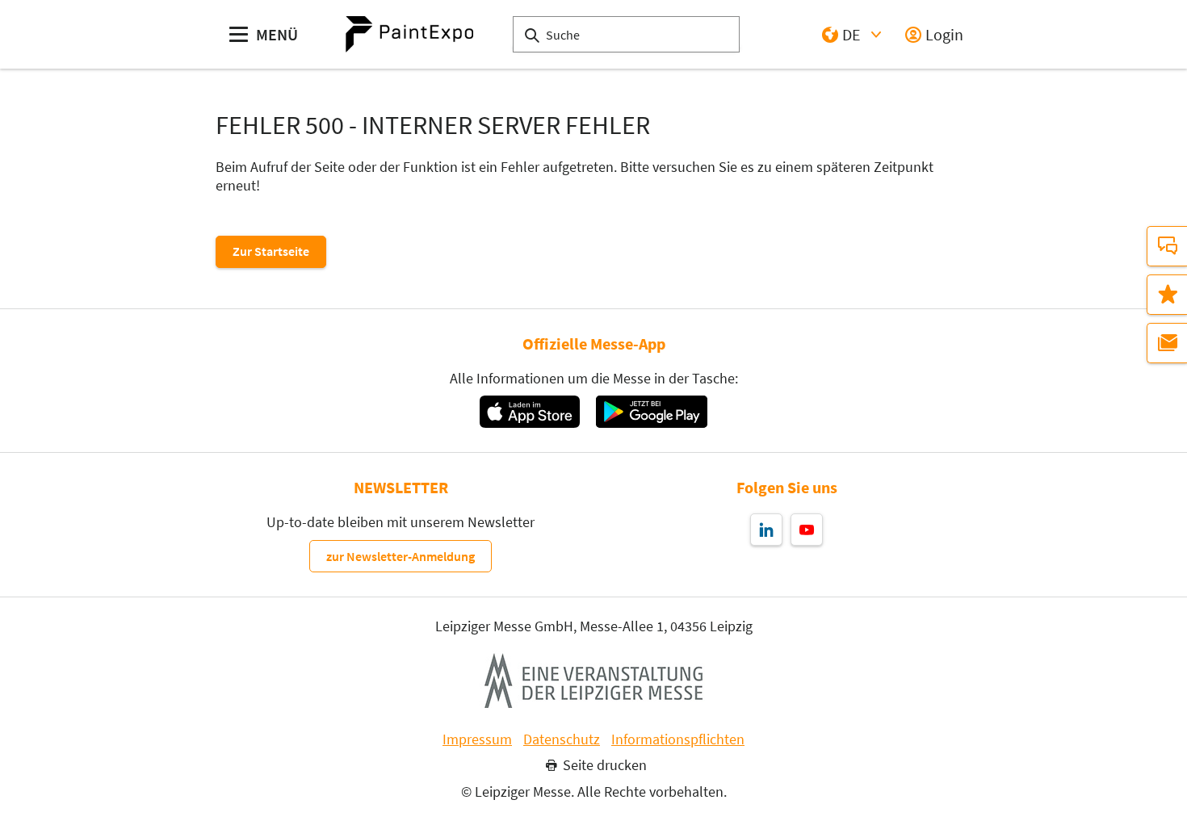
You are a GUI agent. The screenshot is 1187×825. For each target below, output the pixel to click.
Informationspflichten (677, 739)
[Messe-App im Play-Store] (651, 412)
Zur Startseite (271, 251)
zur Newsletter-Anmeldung (400, 556)
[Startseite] (409, 34)
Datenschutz (561, 739)
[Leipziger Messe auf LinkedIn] (766, 529)
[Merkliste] (1167, 294)
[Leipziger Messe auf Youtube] (807, 529)
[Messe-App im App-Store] (529, 412)
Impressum (477, 739)
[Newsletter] (1167, 343)
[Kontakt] (1167, 246)
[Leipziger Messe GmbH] (593, 680)
